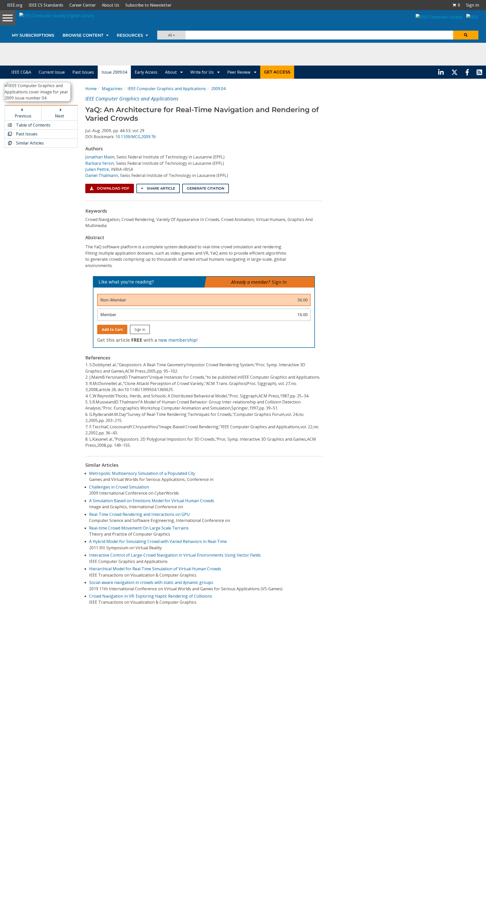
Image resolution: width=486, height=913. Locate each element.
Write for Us (202, 72)
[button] (456, 5)
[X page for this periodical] (454, 72)
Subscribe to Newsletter (148, 5)
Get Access (277, 72)
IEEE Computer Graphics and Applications (167, 88)
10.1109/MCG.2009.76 (135, 136)
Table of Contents (32, 125)
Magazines (112, 88)
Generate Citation (205, 188)
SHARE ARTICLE (160, 188)
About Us (110, 5)
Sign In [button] (472, 5)
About (171, 72)
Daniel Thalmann (101, 175)
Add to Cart (112, 329)
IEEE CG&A (21, 72)
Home (91, 88)
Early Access (146, 72)
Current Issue (52, 72)
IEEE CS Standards (46, 5)
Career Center (82, 5)
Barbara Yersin (99, 163)
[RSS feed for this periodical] (479, 72)
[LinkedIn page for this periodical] (441, 72)
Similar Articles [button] (29, 143)
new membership (177, 340)
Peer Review (239, 72)
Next (59, 116)
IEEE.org (15, 5)
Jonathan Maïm (99, 157)
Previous (23, 116)
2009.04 (218, 88)
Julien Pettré (97, 169)
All (170, 35)
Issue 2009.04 (114, 72)
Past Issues (83, 72)
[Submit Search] (465, 35)
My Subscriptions (33, 35)
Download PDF (112, 188)
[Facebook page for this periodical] (467, 72)
